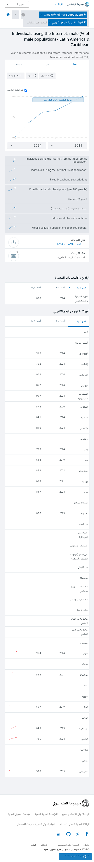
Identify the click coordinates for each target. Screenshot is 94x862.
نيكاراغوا (84, 749)
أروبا (86, 331)
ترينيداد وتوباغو (81, 502)
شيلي (85, 653)
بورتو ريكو (83, 470)
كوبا (86, 706)
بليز (86, 449)
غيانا (86, 685)
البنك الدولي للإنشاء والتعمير (75, 814)
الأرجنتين (83, 374)
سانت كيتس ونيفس (79, 599)
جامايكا (84, 513)
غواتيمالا (84, 674)
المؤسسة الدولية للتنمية (46, 814)
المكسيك (84, 417)
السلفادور (83, 406)
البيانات (59, 4)
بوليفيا (85, 481)
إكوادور (84, 364)
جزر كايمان (83, 567)
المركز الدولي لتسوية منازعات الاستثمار (36, 824)
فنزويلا (85, 696)
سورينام (84, 642)
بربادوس (84, 438)
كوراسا (85, 717)
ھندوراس (83, 771)
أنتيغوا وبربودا (81, 342)
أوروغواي (83, 353)
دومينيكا (84, 577)
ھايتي (85, 760)
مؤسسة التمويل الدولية (19, 814)
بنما (86, 460)
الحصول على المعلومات (68, 845)
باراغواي (84, 428)
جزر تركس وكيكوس (79, 545)
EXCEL (61, 243)
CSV (79, 243)
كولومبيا (84, 739)
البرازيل (84, 385)
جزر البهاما (83, 524)
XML (70, 243)
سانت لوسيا (82, 610)
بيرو (86, 491)
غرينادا (85, 663)
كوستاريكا (83, 728)
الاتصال (32, 845)
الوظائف (43, 845)
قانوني (86, 845)
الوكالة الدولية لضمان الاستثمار (74, 824)
